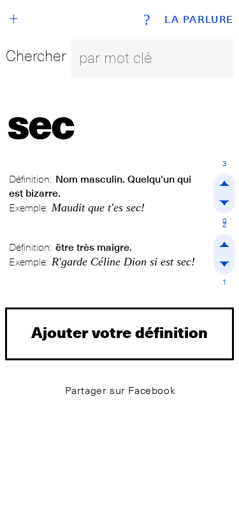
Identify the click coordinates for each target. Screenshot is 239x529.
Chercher (36, 55)
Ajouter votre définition (119, 332)
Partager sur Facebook (120, 390)
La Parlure (199, 20)
